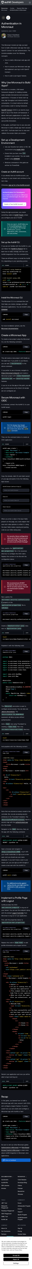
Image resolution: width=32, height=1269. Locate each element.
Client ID (5, 496)
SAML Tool (4, 1216)
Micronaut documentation (9, 328)
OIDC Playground (6, 1213)
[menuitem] (7, 1180)
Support (20, 1211)
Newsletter (21, 1191)
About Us (4, 1228)
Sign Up (20, 1228)
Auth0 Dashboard (16, 226)
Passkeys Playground (7, 1210)
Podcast (20, 1188)
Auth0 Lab (4, 1219)
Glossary (20, 1194)
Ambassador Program (24, 1206)
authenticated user (22, 822)
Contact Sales (22, 1234)
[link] (6, 1176)
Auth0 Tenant (18, 215)
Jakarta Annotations (8, 712)
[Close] (30, 1239)
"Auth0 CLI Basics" (17, 249)
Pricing (20, 1231)
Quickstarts (4, 1179)
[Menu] (30, 2)
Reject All (16, 1259)
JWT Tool (4, 1203)
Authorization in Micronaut (10, 1147)
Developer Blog (22, 1182)
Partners (3, 1234)
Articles (3, 1188)
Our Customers (5, 1231)
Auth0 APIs (4, 1182)
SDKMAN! (17, 159)
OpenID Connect (6, 110)
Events (20, 1209)
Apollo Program (22, 1214)
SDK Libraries (5, 1185)
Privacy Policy (18, 1250)
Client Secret (6, 507)
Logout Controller (18, 913)
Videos (20, 1185)
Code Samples (22, 1179)
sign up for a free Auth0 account (19, 185)
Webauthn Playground (4, 1207)
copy (27, 265)
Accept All (16, 1255)
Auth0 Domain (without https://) (12, 486)
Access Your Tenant (19, 425)
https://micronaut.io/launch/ (10, 373)
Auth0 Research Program (22, 1218)
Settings (16, 1263)
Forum (19, 1203)
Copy (26, 314)
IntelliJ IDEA (20, 149)
